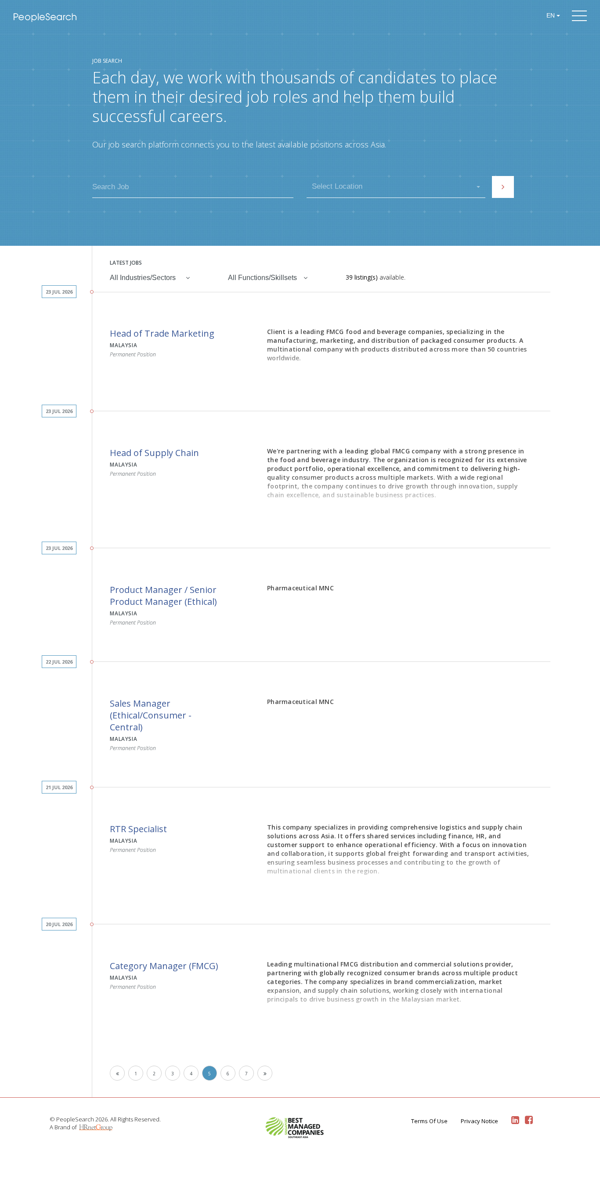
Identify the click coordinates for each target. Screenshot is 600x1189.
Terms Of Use (429, 1121)
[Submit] (503, 187)
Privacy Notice (479, 1121)
